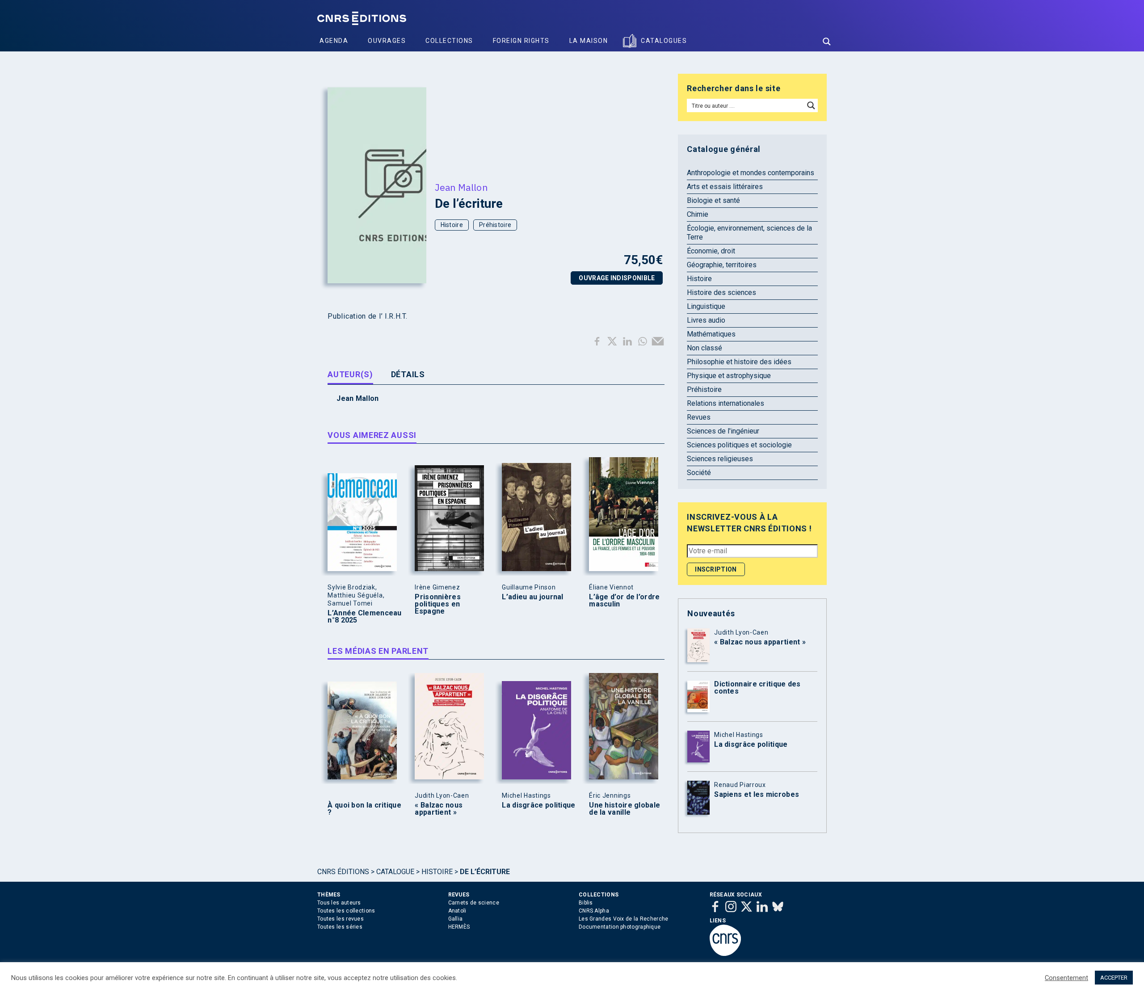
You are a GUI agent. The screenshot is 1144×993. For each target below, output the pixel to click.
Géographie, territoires (722, 265)
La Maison (588, 40)
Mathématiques (711, 334)
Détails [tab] (408, 374)
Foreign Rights (521, 40)
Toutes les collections (346, 911)
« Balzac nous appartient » (439, 809)
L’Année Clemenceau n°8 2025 (364, 617)
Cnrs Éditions (343, 871)
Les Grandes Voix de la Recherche (624, 919)
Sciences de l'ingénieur (723, 431)
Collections (449, 40)
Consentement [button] (1066, 978)
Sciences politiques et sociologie (739, 445)
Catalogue (395, 871)
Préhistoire (495, 224)
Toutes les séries (339, 927)
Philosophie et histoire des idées (739, 362)
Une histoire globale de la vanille (624, 809)
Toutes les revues (340, 919)
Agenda (334, 40)
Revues (699, 417)
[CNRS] (725, 954)
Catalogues (664, 40)
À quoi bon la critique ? (364, 809)
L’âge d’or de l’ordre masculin (624, 600)
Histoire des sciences (721, 292)
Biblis (586, 903)
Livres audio (706, 320)
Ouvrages (387, 40)
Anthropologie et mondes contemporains (750, 172)
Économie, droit (711, 251)
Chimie (697, 214)
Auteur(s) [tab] (350, 374)
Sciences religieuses (720, 458)
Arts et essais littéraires (725, 186)
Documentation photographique (619, 927)
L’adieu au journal (532, 597)
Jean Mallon (461, 187)
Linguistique (706, 306)
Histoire (452, 224)
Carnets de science (473, 903)
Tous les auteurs (339, 903)
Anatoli (457, 911)
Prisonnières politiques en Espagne (438, 604)
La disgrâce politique (538, 805)
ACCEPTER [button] (1113, 977)
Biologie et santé (713, 200)
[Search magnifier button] (826, 41)
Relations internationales (725, 403)
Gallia (455, 919)
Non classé (704, 348)
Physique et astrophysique (729, 375)
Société (699, 472)
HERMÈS (459, 927)
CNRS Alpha (594, 911)
